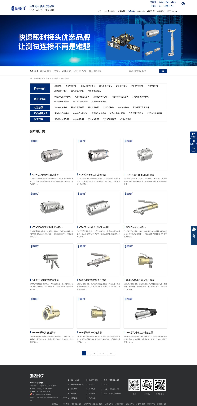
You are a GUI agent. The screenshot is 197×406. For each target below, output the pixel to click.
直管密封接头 (121, 86)
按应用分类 (65, 78)
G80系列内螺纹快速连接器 (92, 279)
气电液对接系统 (60, 107)
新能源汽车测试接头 (62, 96)
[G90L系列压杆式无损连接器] (145, 260)
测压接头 (56, 71)
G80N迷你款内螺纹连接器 (45, 279)
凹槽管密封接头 (94, 90)
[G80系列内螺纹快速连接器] (98, 260)
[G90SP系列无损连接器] (51, 312)
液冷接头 (58, 86)
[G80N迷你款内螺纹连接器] (51, 260)
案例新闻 (161, 11)
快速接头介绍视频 (61, 113)
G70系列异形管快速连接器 (92, 174)
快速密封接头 (109, 11)
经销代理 (151, 11)
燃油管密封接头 (105, 86)
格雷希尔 (92, 394)
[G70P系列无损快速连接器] (51, 154)
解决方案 (141, 11)
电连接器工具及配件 (141, 107)
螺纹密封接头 (71, 86)
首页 (99, 11)
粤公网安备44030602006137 (42, 394)
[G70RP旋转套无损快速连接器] (51, 207)
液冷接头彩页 (93, 119)
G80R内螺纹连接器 (136, 227)
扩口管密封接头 (137, 86)
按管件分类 (39, 88)
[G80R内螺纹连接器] (145, 207)
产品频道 (55, 78)
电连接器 (121, 11)
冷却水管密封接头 (88, 86)
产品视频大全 (41, 113)
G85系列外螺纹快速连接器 (139, 332)
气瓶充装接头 (153, 86)
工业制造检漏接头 (99, 101)
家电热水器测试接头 (140, 96)
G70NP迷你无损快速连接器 (140, 174)
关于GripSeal (172, 11)
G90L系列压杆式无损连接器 (140, 279)
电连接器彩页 (78, 119)
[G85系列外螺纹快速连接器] (145, 312)
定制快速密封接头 (95, 71)
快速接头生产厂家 (80, 71)
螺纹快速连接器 (45, 71)
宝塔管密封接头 (77, 90)
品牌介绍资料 (125, 119)
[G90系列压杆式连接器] (98, 312)
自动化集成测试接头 (120, 96)
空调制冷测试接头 (100, 96)
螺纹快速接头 (67, 71)
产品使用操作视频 (117, 113)
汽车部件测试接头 (82, 96)
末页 (111, 353)
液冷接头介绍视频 (99, 113)
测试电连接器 (93, 107)
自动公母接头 (108, 107)
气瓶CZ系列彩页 (109, 119)
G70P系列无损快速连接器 (45, 174)
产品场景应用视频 (136, 113)
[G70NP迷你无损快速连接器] (145, 154)
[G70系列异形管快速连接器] (98, 154)
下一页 (101, 353)
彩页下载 (38, 119)
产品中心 (131, 11)
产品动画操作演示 (154, 113)
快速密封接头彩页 (61, 119)
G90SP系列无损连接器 (44, 332)
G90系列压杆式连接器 (90, 332)
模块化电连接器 (77, 107)
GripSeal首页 (75, 380)
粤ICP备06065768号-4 (44, 391)
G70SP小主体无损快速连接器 (94, 227)
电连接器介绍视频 (80, 113)
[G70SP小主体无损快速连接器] (98, 207)
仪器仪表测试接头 (61, 101)
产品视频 (92, 398)
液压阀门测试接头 (80, 101)
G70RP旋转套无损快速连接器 (47, 227)
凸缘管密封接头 (60, 90)
